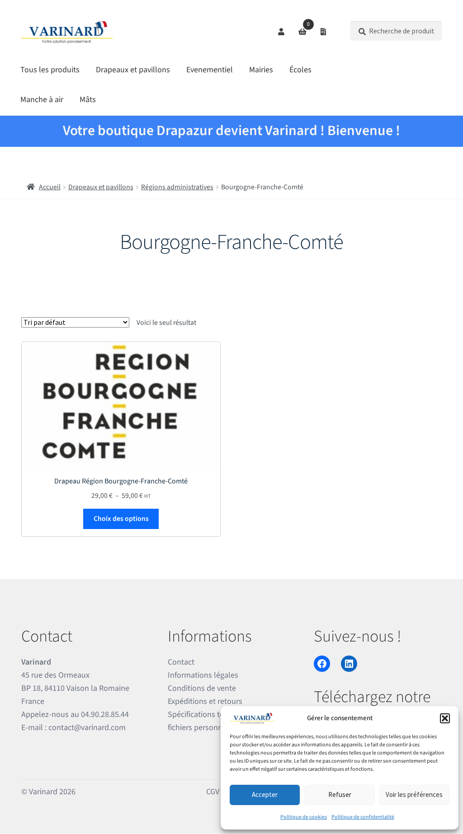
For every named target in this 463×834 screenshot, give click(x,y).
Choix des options (121, 519)
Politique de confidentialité (362, 817)
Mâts (88, 99)
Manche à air (41, 99)
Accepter (265, 794)
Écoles (300, 69)
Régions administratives (177, 187)
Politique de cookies (303, 817)
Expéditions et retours (205, 701)
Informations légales (203, 675)
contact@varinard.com (87, 727)
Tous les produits (50, 69)
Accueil (50, 187)
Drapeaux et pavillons (133, 69)
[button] (444, 718)
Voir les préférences (414, 794)
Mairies (261, 69)
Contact (181, 662)
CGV (212, 791)
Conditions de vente (202, 688)
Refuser (339, 794)
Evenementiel (209, 69)
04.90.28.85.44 (105, 714)
